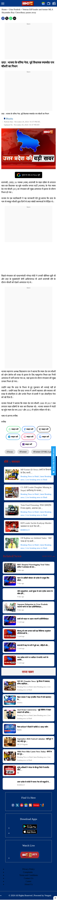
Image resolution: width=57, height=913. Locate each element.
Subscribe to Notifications (53, 459)
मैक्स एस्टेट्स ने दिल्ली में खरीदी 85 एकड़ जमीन (32, 727)
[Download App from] (30, 828)
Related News (12, 556)
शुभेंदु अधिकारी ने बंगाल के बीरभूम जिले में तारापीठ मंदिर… (33, 768)
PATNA (19, 703)
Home (4, 9)
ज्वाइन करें (14, 429)
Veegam (47, 895)
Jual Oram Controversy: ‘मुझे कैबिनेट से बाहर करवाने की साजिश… (34, 711)
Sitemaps (36, 805)
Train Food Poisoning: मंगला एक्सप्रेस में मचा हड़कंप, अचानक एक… (36, 506)
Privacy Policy (28, 869)
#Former (23, 452)
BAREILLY (25, 530)
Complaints (28, 872)
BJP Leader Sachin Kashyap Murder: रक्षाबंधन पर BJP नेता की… (36, 524)
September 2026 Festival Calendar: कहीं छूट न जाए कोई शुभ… (35, 740)
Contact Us (28, 878)
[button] (2, 3)
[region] (28, 41)
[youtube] (21, 806)
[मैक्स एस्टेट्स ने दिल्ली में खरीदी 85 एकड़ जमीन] (10, 728)
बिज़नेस (19, 730)
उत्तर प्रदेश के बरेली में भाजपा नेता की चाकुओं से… (33, 782)
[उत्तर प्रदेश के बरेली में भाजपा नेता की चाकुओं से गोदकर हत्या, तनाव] (10, 783)
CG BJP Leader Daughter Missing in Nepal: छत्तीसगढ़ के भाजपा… (36, 489)
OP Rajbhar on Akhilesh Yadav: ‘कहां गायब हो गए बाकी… (36, 539)
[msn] (42, 806)
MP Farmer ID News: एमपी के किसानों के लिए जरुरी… (36, 471)
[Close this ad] (55, 898)
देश (18, 773)
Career (28, 881)
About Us (28, 884)
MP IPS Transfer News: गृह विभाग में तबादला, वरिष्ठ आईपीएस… (33, 682)
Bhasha (9, 118)
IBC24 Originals (22, 744)
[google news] (26, 806)
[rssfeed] (30, 806)
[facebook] (13, 806)
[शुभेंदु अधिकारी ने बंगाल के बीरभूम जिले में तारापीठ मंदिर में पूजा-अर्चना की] (10, 770)
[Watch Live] (30, 858)
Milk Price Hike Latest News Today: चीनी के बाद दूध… (34, 753)
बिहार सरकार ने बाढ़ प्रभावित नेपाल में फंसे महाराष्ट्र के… (34, 698)
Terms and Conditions (28, 875)
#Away (10, 452)
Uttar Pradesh (14, 9)
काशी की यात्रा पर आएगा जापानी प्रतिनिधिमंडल (33, 619)
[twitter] (17, 806)
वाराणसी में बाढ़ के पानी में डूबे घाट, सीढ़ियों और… (33, 645)
